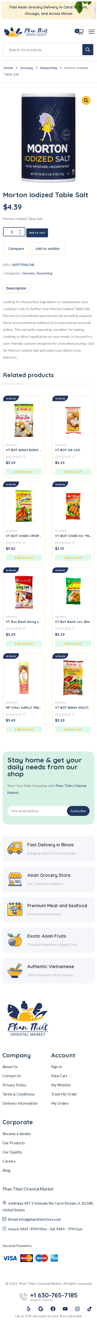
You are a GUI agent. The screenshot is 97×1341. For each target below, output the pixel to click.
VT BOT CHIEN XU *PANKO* (73, 536)
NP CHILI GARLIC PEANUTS (24, 707)
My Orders (60, 1103)
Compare (16, 248)
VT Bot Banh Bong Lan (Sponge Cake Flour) (24, 622)
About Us (10, 1066)
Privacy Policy (14, 1085)
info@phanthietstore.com (40, 1219)
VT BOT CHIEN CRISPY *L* (24, 536)
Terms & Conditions (18, 1094)
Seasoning (48, 68)
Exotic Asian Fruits (46, 936)
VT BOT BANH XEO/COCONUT (73, 707)
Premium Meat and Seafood (57, 905)
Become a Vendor (16, 1133)
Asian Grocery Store (49, 875)
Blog (6, 1170)
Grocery (26, 68)
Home (8, 68)
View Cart (59, 1075)
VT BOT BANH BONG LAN (24, 450)
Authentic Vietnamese (50, 966)
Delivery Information (20, 1103)
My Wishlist (61, 1085)
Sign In (56, 1066)
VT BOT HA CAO (67, 450)
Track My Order (64, 1094)
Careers (9, 1161)
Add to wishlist (47, 248)
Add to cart (37, 232)
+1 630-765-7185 (54, 1295)
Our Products (13, 1143)
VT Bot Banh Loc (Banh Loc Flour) (73, 622)
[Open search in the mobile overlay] (48, 50)
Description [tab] (16, 288)
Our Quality (12, 1152)
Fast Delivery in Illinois (50, 845)
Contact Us (11, 1075)
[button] (24, 472)
